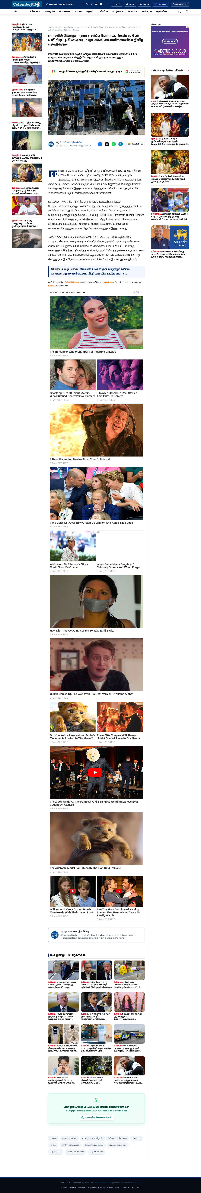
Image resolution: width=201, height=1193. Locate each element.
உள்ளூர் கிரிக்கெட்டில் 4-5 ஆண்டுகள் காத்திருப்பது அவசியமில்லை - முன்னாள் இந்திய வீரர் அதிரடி (170, 218)
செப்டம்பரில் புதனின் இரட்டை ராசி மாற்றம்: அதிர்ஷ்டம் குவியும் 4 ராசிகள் (168, 179)
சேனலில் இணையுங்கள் (98, 1117)
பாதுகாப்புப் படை (117, 1145)
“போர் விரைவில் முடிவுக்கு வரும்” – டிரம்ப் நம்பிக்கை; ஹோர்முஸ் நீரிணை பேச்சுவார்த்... (61, 1018)
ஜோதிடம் (91, 11)
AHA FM (146, 4)
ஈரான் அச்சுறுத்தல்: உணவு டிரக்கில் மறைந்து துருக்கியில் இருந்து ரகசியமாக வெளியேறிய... (62, 986)
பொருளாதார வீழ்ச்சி (92, 1138)
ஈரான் (53, 1138)
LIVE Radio (162, 4)
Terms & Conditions (77, 1187)
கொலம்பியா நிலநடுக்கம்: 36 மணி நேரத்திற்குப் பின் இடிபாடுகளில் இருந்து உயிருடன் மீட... (92, 1083)
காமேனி (137, 1138)
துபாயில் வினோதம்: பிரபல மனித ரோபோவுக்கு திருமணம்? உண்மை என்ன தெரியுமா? (62, 1050)
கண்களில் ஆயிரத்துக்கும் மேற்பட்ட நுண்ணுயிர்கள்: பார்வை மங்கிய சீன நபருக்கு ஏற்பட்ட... (63, 1081)
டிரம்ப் (53, 1145)
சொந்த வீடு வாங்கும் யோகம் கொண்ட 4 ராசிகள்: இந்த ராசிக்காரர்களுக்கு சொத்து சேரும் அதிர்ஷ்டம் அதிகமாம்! (27, 160)
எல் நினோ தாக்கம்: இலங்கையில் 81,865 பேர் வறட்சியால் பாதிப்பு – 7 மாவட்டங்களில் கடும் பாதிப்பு (26, 95)
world (50, 285)
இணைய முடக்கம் (94, 1145)
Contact (63, 1187)
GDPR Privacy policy (96, 1187)
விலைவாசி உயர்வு (117, 1138)
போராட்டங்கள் (69, 1138)
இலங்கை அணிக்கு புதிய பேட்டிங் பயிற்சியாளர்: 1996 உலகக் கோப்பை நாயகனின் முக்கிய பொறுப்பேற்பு (168, 255)
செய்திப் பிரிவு (74, 142)
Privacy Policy (113, 1187)
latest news (109, 282)
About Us (125, 1187)
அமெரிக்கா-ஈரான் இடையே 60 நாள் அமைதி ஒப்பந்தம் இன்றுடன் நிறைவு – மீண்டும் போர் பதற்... (96, 986)
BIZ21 (118, 4)
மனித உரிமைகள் (70, 1145)
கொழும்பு (50, 11)
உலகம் (78, 11)
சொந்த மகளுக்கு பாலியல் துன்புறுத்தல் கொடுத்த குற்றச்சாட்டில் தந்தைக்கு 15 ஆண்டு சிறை (27, 226)
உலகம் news (72, 282)
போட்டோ (132, 11)
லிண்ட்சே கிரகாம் (75, 1151)
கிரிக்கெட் (35, 11)
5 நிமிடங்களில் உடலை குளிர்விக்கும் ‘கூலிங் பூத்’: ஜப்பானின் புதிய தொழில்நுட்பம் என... (96, 1050)
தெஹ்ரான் (55, 1151)
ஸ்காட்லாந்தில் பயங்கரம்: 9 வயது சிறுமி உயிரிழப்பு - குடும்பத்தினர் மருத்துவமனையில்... (126, 1050)
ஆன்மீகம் (161, 11)
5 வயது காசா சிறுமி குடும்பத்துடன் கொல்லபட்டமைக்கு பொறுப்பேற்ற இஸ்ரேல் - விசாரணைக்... (128, 1019)
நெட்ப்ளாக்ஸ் (96, 1151)
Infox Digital (137, 1183)
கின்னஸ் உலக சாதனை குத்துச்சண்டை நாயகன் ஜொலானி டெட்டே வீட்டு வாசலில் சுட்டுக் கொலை (128, 1083)
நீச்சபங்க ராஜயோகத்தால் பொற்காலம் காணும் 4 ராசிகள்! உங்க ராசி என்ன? (26, 28)
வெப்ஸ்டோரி (181, 4)
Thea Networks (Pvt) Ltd (102, 1183)
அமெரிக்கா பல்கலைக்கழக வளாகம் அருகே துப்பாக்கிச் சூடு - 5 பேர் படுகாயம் (129, 986)
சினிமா (104, 11)
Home (50, 27)
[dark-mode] (180, 11)
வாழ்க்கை (117, 11)
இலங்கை (64, 11)
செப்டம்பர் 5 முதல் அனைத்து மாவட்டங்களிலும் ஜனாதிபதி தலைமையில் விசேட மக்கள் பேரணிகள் (27, 62)
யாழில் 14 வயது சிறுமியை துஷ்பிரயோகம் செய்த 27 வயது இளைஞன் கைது (26, 126)
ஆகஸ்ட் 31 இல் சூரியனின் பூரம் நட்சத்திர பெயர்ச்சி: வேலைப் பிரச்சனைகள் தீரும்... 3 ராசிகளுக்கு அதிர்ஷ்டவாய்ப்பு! (169, 144)
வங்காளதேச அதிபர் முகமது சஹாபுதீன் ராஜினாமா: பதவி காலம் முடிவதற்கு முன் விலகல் (95, 1018)
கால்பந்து (147, 11)
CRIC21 (131, 4)
